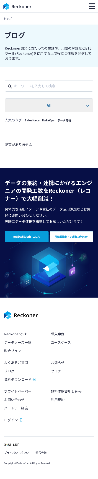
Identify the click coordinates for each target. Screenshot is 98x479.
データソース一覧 (17, 342)
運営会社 (41, 452)
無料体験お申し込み (66, 391)
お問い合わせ (14, 399)
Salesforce (32, 120)
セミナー (57, 371)
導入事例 (57, 333)
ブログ (9, 371)
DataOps (48, 120)
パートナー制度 (16, 408)
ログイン (11, 419)
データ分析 (64, 120)
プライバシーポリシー (17, 452)
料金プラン (12, 350)
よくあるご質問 (16, 362)
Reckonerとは (15, 333)
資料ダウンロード (17, 379)
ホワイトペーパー (17, 391)
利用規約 (57, 399)
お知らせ (57, 362)
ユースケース (61, 342)
